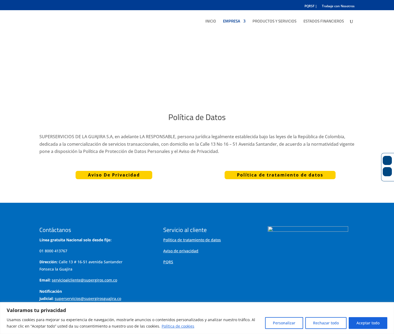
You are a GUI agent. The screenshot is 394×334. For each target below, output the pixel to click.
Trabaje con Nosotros (338, 6)
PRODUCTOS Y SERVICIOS (274, 21)
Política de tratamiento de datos (280, 175)
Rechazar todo (326, 322)
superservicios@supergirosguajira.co (88, 298)
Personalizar (284, 322)
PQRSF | (310, 6)
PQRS (168, 261)
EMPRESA (231, 21)
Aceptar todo (368, 322)
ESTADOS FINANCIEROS (323, 21)
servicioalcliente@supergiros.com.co (84, 280)
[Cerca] (388, 306)
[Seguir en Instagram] (387, 171)
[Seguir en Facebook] (387, 160)
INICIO (210, 21)
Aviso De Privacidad (114, 175)
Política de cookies (178, 326)
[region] (197, 318)
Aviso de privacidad (180, 250)
